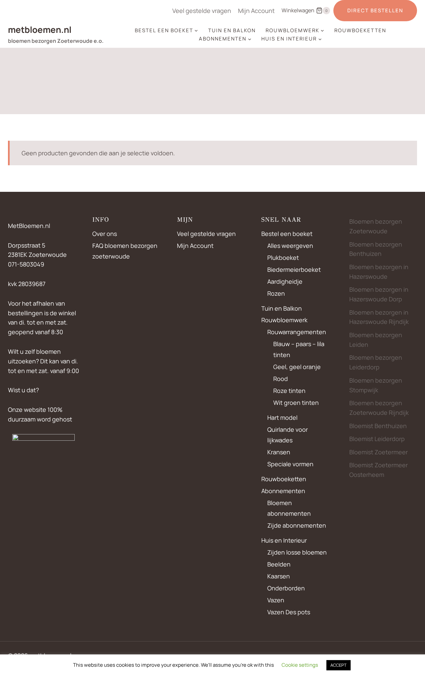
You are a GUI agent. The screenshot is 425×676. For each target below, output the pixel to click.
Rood (280, 379)
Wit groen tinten (296, 403)
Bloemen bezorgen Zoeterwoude (375, 226)
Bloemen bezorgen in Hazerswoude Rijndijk (379, 317)
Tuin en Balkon (232, 30)
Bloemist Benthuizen (378, 426)
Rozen (276, 293)
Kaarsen (278, 576)
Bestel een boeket (286, 234)
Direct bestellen (375, 10)
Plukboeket (283, 258)
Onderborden (286, 588)
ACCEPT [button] (338, 665)
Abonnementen (283, 491)
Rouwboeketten (360, 30)
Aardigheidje (284, 281)
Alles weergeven (290, 246)
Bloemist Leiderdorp (377, 439)
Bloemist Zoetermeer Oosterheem (378, 470)
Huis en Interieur (284, 540)
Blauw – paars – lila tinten (298, 349)
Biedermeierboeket (294, 269)
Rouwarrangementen (296, 332)
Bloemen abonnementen (289, 508)
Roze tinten (289, 391)
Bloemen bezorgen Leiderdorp (375, 362)
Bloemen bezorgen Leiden (375, 339)
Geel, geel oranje (297, 367)
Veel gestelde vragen (201, 11)
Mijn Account (256, 11)
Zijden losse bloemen (297, 552)
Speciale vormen (290, 464)
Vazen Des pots (288, 612)
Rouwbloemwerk (284, 320)
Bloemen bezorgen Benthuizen (375, 249)
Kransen (278, 452)
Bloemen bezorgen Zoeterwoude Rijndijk (379, 407)
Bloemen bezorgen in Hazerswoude (378, 271)
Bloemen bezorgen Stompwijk (375, 385)
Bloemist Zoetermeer (378, 452)
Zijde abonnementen (296, 525)
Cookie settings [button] (300, 664)
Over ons (104, 234)
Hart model (282, 417)
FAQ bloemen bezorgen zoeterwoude (124, 251)
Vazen (275, 600)
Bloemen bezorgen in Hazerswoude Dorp (378, 294)
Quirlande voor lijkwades (287, 434)
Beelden (279, 564)
